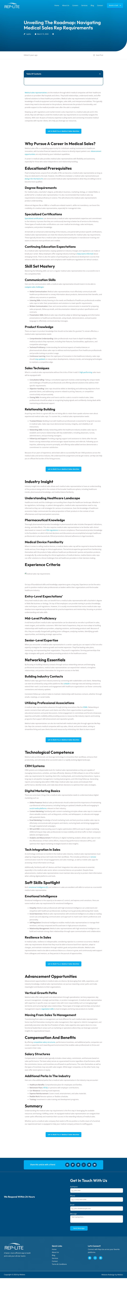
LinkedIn (66, 684)
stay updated (40, 359)
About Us (65, 5)
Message (73, 1214)
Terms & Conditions (59, 1264)
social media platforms (38, 808)
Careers (75, 5)
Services (84, 5)
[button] (100, 74)
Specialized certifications (34, 218)
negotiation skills (47, 1009)
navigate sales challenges (34, 287)
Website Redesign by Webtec (112, 1275)
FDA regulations (52, 530)
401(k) (45, 1088)
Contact (100, 5)
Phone (72, 1196)
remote (93, 857)
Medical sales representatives (36, 93)
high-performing (85, 372)
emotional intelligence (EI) (38, 887)
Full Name (74, 1187)
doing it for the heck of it (34, 179)
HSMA (85, 707)
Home (56, 5)
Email (72, 1205)
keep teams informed (85, 254)
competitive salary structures (44, 1042)
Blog (92, 5)
